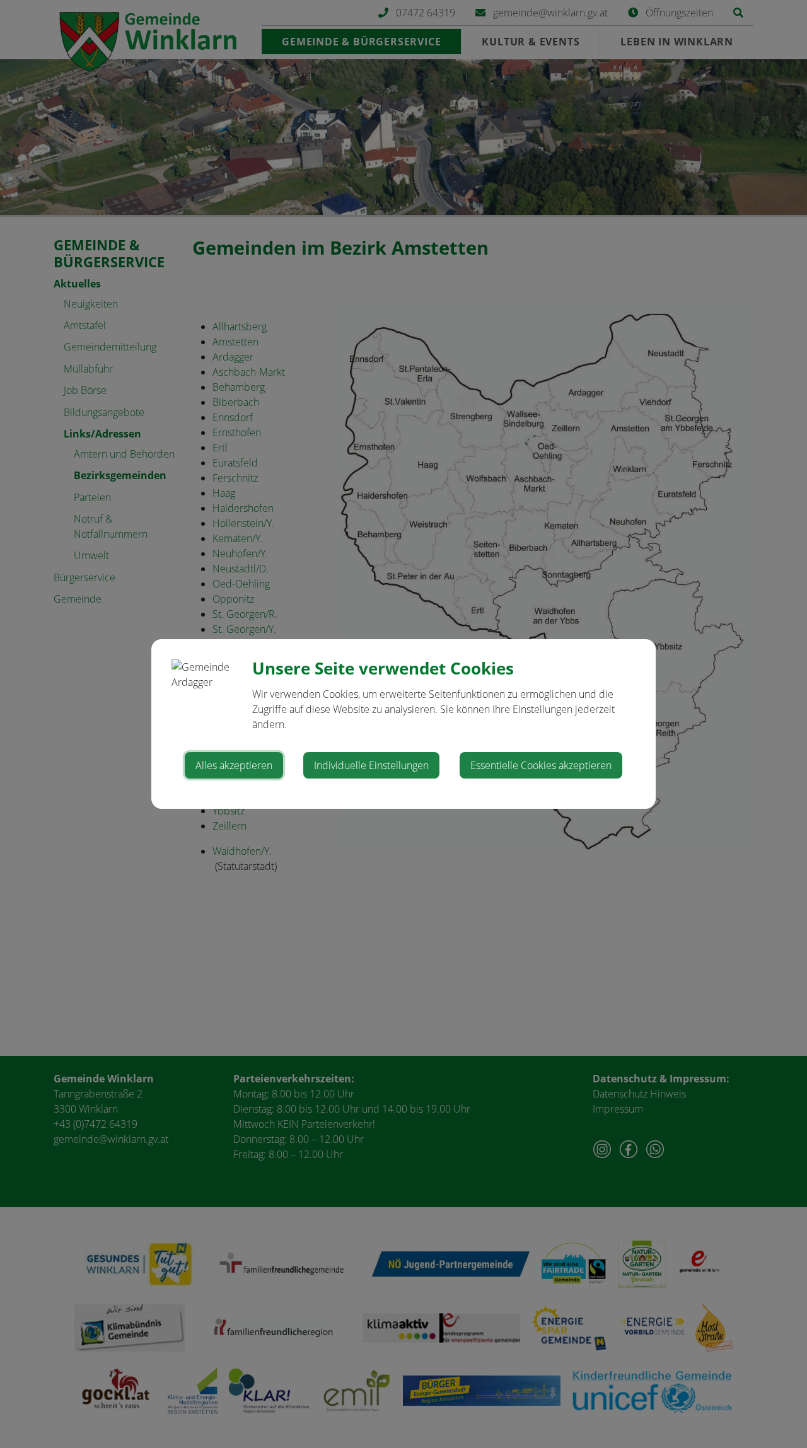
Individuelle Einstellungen (371, 765)
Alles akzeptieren (233, 765)
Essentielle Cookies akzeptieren (541, 765)
